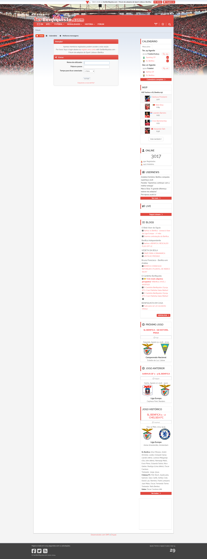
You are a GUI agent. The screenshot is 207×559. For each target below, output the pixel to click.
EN (42, 24)
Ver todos (155, 493)
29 (172, 550)
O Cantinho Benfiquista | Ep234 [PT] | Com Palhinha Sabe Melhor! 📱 (155, 296)
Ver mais (155, 198)
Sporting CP (150, 57)
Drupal (113, 535)
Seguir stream (155, 214)
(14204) (157, 422)
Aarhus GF (150, 72)
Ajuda (151, 546)
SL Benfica (150, 61)
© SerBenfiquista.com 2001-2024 (43, 555)
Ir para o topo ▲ (170, 546)
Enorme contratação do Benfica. (156, 236)
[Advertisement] (112, 18)
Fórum (101, 24)
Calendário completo (155, 79)
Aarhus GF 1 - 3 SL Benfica (156, 374)
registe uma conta (88, 49)
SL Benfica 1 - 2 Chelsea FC (156, 416)
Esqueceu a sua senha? (86, 83)
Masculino (146, 47)
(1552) (157, 378)
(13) (157, 338)
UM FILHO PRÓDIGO (152, 256)
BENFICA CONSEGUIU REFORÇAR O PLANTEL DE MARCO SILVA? (156, 269)
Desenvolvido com (98, 535)
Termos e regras (159, 546)
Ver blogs (162, 315)
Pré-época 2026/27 (148, 195)
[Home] (58, 16)
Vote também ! (156, 139)
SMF (107, 535)
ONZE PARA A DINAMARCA (154, 253)
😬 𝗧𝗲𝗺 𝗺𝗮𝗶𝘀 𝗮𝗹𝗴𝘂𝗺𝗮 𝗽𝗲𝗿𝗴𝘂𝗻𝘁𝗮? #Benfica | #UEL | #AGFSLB (154, 282)
